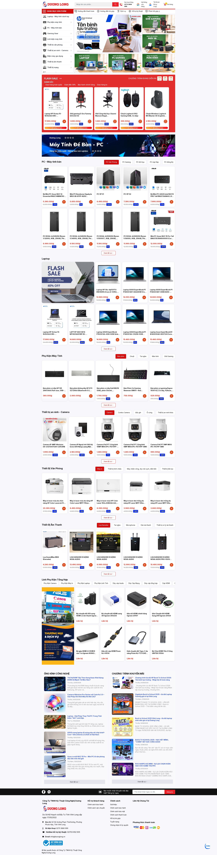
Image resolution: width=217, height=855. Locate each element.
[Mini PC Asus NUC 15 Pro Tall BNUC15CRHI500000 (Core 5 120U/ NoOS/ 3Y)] (162, 221)
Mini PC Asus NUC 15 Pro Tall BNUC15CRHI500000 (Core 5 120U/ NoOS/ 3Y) (162, 238)
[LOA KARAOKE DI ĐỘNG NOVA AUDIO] (81, 542)
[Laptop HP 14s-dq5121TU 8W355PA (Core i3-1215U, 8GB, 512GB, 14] (108, 275)
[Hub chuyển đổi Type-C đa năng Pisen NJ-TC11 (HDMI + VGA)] (138, 637)
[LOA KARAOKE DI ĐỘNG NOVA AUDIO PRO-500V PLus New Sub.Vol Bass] (162, 542)
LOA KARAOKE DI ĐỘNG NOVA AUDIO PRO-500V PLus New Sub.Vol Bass (160, 559)
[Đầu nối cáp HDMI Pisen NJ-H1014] (112, 637)
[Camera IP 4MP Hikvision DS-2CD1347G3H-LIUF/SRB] (54, 429)
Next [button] (137, 33)
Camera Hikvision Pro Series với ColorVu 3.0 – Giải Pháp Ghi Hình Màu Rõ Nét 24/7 (85, 696)
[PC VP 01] (108, 179)
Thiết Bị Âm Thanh (52, 524)
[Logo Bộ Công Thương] (52, 843)
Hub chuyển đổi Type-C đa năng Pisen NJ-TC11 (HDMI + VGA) (137, 653)
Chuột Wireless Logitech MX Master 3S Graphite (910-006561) (156, 116)
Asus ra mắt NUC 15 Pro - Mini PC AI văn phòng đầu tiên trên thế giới (86, 758)
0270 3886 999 (128, 5)
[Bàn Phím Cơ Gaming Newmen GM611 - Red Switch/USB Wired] (135, 373)
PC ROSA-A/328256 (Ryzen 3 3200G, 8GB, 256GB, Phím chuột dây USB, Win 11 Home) (54, 238)
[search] (115, 4)
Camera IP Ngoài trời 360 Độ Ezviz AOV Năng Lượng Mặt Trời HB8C (81, 447)
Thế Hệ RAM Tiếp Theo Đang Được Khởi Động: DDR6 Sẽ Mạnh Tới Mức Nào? (85, 679)
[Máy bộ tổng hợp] (108, 146)
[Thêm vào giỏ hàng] (64, 121)
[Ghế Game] (158, 24)
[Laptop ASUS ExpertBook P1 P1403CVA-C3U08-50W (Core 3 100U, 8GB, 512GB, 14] (135, 317)
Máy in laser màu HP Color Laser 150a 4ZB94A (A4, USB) (107, 503)
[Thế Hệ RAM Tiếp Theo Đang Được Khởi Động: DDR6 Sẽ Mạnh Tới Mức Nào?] (55, 684)
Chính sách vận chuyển (96, 808)
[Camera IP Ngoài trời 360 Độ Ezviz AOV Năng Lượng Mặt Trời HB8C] (81, 429)
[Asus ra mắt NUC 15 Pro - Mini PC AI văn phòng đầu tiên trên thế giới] (55, 766)
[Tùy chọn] (89, 121)
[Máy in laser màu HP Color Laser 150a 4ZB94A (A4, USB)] (108, 486)
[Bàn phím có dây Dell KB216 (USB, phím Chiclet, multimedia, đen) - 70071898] (108, 373)
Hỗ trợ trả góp (115, 818)
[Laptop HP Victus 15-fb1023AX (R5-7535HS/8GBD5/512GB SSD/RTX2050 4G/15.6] (55, 99)
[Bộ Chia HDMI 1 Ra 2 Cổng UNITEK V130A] (163, 637)
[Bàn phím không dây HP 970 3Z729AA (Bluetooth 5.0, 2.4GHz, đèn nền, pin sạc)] (81, 373)
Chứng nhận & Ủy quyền (119, 825)
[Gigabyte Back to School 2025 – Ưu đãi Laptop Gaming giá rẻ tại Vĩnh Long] (122, 704)
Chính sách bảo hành (95, 804)
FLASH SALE (51, 78)
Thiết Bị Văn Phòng (52, 468)
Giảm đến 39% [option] (53, 85)
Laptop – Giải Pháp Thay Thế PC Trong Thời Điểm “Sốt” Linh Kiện (84, 717)
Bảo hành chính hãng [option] (70, 85)
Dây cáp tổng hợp (151, 583)
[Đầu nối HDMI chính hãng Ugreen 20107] (138, 599)
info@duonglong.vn (58, 837)
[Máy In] (158, 43)
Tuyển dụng (114, 822)
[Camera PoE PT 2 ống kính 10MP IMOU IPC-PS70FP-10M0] (108, 429)
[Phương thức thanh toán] (147, 827)
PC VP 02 (127, 194)
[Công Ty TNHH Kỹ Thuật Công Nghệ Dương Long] (56, 4)
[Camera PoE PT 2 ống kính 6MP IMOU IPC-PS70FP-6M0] (135, 429)
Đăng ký (170, 792)
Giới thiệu (113, 804)
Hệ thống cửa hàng (144, 4)
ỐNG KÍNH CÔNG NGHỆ (57, 673)
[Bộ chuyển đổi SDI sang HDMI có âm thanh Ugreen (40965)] (87, 599)
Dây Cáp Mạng (134, 583)
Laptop (46, 258)
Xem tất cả (108, 253)
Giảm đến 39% (105, 85)
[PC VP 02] (135, 179)
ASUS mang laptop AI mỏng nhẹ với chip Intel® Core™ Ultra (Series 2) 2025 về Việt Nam (85, 734)
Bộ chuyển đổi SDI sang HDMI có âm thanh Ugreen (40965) (86, 616)
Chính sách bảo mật (117, 811)
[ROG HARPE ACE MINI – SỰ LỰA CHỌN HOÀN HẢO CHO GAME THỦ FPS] (122, 769)
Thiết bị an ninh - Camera (55, 412)
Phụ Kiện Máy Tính (52, 356)
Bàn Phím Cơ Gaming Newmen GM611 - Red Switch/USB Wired (132, 390)
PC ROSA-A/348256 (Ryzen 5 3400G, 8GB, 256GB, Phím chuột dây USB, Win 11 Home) (81, 238)
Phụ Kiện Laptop (84, 583)
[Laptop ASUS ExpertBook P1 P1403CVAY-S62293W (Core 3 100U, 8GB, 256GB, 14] (135, 275)
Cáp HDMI (166, 583)
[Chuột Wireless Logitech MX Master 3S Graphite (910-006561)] (157, 99)
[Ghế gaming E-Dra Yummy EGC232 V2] (81, 99)
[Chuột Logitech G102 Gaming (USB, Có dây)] (131, 99)
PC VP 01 (100, 194)
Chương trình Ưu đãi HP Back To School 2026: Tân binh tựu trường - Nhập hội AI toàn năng (153, 679)
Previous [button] (78, 33)
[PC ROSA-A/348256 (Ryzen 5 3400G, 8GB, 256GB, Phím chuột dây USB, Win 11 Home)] (81, 221)
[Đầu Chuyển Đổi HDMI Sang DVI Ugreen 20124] (163, 599)
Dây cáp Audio (118, 583)
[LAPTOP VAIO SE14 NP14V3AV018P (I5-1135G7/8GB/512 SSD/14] (81, 317)
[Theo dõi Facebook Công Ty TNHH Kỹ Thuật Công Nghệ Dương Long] (43, 792)
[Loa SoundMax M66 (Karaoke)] (54, 542)
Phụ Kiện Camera (50, 583)
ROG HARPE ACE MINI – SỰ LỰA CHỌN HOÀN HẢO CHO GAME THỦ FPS (152, 765)
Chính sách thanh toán (118, 815)
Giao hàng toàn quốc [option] (89, 85)
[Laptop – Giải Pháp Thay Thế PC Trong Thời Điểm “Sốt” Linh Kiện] (55, 722)
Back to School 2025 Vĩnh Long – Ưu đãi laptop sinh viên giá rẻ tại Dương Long (153, 719)
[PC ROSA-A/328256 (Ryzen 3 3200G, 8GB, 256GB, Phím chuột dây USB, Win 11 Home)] (54, 221)
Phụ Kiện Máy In (67, 583)
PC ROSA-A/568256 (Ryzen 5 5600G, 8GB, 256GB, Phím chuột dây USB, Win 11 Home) (135, 238)
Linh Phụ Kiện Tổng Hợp (55, 579)
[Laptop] (91, 63)
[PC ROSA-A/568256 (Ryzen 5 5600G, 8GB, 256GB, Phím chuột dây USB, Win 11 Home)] (135, 221)
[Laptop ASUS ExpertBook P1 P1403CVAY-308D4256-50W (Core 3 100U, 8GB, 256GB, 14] (161, 275)
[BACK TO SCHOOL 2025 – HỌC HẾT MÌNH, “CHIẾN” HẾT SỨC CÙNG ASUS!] (122, 749)
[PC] (124, 63)
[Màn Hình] (158, 63)
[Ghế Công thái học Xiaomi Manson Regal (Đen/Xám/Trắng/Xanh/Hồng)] (106, 99)
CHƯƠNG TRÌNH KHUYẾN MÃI (128, 673)
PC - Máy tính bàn (51, 161)
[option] (108, 33)
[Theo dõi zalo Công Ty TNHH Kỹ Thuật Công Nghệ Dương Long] (49, 792)
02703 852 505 (73, 832)
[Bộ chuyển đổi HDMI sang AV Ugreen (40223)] (112, 599)
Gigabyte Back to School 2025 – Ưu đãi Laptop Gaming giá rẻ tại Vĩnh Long (153, 695)
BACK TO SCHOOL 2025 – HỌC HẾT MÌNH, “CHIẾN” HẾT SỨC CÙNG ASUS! (152, 741)
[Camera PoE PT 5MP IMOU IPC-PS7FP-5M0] (162, 429)
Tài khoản (156, 2)
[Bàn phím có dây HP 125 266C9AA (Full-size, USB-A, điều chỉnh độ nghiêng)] (54, 373)
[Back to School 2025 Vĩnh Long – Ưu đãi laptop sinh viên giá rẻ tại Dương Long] (122, 726)
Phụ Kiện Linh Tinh (101, 583)
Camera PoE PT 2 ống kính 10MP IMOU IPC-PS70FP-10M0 (107, 447)
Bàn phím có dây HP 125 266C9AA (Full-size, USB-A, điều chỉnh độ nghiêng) (54, 390)
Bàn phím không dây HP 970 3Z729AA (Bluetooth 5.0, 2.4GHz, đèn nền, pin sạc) (81, 390)
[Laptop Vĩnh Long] (58, 626)
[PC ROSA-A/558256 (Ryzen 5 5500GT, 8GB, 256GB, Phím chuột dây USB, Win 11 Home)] (108, 221)
